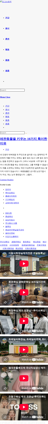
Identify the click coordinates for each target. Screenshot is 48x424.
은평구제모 (41, 245)
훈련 (7, 113)
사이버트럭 (14, 245)
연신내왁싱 (4, 242)
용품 (7, 124)
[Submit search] (26, 133)
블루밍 (8, 227)
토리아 (8, 189)
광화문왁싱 (16, 242)
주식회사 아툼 (11, 223)
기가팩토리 (10, 200)
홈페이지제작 (11, 196)
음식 (7, 109)
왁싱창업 (37, 242)
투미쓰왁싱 (10, 193)
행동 (7, 117)
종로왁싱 (9, 216)
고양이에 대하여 (12, 203)
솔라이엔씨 (10, 233)
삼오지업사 (10, 220)
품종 (7, 120)
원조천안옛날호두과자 (14, 230)
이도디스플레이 (11, 236)
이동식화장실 (8, 248)
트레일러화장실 (28, 245)
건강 (7, 106)
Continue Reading (6, 180)
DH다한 (8, 213)
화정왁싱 (26, 242)
